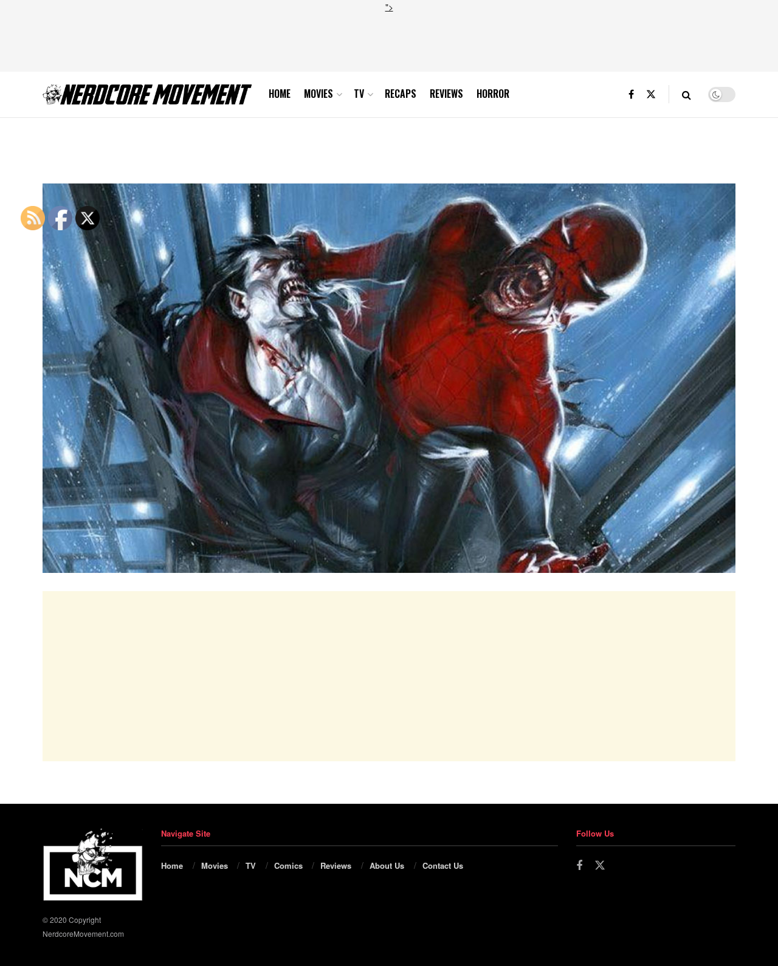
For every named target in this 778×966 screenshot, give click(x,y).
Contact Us (442, 865)
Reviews (446, 93)
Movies (318, 93)
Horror (493, 93)
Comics (288, 865)
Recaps (400, 93)
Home (280, 93)
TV (359, 93)
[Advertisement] (389, 40)
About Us (387, 865)
